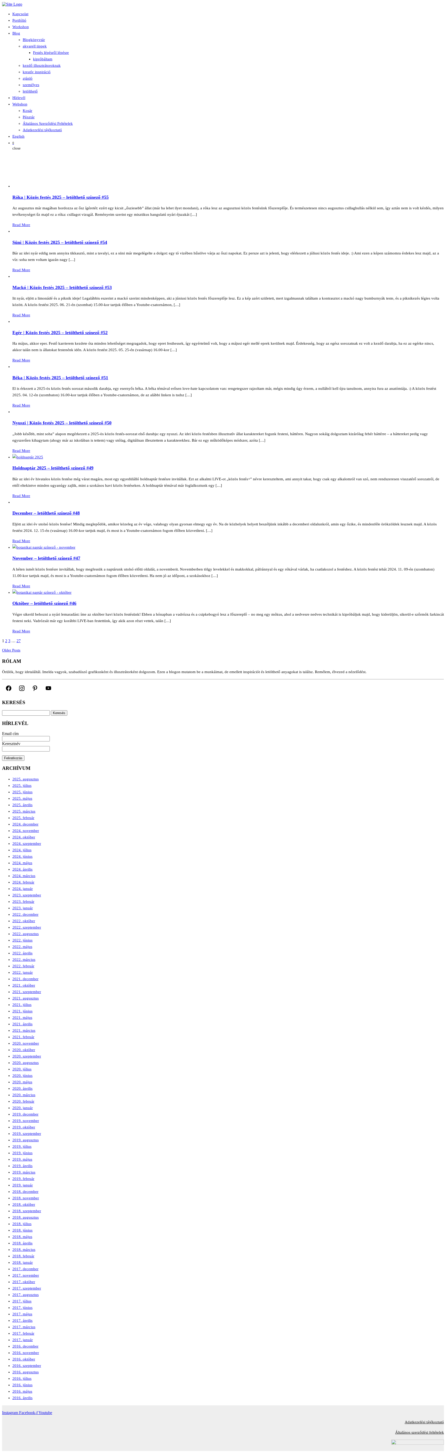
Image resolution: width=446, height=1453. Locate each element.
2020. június (22, 1076)
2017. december (25, 1269)
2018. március (23, 1250)
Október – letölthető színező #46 (44, 603)
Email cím (10, 733)
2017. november (25, 1275)
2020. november (25, 1043)
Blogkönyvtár (34, 40)
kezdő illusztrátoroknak (42, 65)
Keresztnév (11, 743)
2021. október (23, 985)
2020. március (23, 1095)
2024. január (22, 889)
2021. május (22, 1018)
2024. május (22, 863)
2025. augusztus (25, 779)
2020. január (22, 1108)
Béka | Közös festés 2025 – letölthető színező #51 (60, 377)
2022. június (22, 940)
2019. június (22, 1153)
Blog (16, 33)
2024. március (23, 876)
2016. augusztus (25, 1372)
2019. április (22, 1166)
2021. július (21, 1005)
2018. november (25, 1198)
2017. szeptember (26, 1288)
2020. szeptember (26, 1056)
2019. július (21, 1146)
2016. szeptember (26, 1366)
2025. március (23, 811)
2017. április (22, 1320)
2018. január (22, 1262)
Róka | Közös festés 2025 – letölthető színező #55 (60, 197)
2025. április (22, 805)
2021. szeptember (26, 992)
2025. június (22, 792)
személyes (31, 85)
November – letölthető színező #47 (46, 558)
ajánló (28, 78)
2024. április (22, 869)
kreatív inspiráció (37, 72)
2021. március (23, 1030)
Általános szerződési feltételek (419, 1432)
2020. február (23, 1101)
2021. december (25, 979)
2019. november (25, 1121)
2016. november (25, 1353)
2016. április (22, 1398)
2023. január (22, 908)
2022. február (23, 966)
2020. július (21, 1069)
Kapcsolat (20, 14)
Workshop (20, 27)
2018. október (23, 1204)
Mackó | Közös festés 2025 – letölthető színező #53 (62, 287)
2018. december (25, 1192)
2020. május (22, 1082)
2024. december (25, 824)
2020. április (22, 1088)
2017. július (21, 1301)
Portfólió (19, 20)
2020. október (23, 1050)
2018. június (22, 1230)
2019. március (23, 1172)
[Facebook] (8, 688)
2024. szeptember (26, 843)
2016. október (23, 1359)
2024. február (23, 882)
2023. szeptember (26, 895)
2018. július (21, 1224)
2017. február (23, 1333)
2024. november (25, 831)
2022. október (23, 921)
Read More (21, 225)
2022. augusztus (25, 934)
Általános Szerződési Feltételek (48, 123)
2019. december (25, 1114)
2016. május (22, 1391)
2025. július (21, 785)
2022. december (25, 914)
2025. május (22, 798)
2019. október (23, 1127)
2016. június (22, 1385)
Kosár (27, 111)
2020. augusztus (25, 1063)
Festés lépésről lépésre (51, 53)
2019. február (23, 1179)
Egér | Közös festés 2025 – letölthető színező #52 (60, 332)
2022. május (22, 947)
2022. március (23, 959)
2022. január (22, 972)
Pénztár (29, 117)
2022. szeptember (26, 927)
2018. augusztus (25, 1217)
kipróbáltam (42, 59)
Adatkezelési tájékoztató (42, 130)
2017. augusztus (25, 1295)
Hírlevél (18, 98)
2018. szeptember (26, 1211)
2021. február (23, 1037)
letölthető (30, 91)
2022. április (22, 953)
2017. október (23, 1282)
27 (19, 641)
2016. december (25, 1346)
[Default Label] (35, 688)
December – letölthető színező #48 (46, 513)
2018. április (22, 1243)
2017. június (22, 1308)
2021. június (22, 1011)
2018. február (23, 1256)
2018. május (22, 1237)
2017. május (22, 1314)
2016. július (21, 1378)
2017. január (22, 1340)
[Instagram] (21, 688)
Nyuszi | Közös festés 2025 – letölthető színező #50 (62, 422)
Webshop (19, 104)
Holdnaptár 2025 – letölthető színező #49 (52, 467)
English (18, 136)
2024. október (23, 837)
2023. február (23, 901)
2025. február (23, 818)
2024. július (21, 850)
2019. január (22, 1185)
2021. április (22, 1024)
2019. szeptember (26, 1134)
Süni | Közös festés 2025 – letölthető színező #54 (59, 242)
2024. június (22, 856)
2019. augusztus (25, 1140)
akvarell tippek (35, 46)
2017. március (23, 1327)
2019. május (22, 1159)
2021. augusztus (25, 998)
